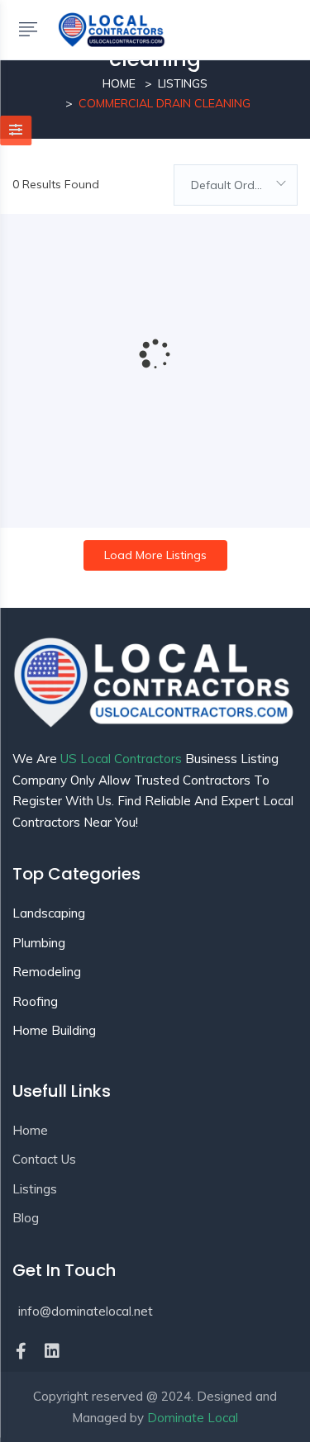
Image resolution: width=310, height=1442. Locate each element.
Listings (182, 83)
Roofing (35, 1001)
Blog (25, 1218)
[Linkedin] (52, 1351)
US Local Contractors (121, 758)
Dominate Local (192, 1417)
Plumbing (38, 943)
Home (119, 83)
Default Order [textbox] (228, 185)
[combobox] (236, 185)
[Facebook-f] (20, 1351)
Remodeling (46, 972)
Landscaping (48, 913)
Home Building (54, 1030)
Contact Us (44, 1159)
